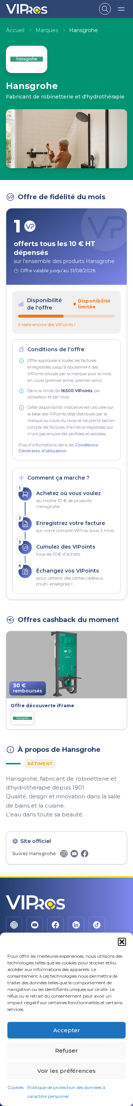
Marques (46, 30)
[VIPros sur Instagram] (14, 925)
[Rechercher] (105, 9)
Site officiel (35, 841)
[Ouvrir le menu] (121, 9)
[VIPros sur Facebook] (55, 925)
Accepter (66, 1030)
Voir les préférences (66, 1070)
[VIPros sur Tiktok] (97, 925)
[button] (122, 942)
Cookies (15, 1087)
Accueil (15, 30)
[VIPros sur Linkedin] (76, 925)
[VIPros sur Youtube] (35, 925)
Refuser (66, 1050)
